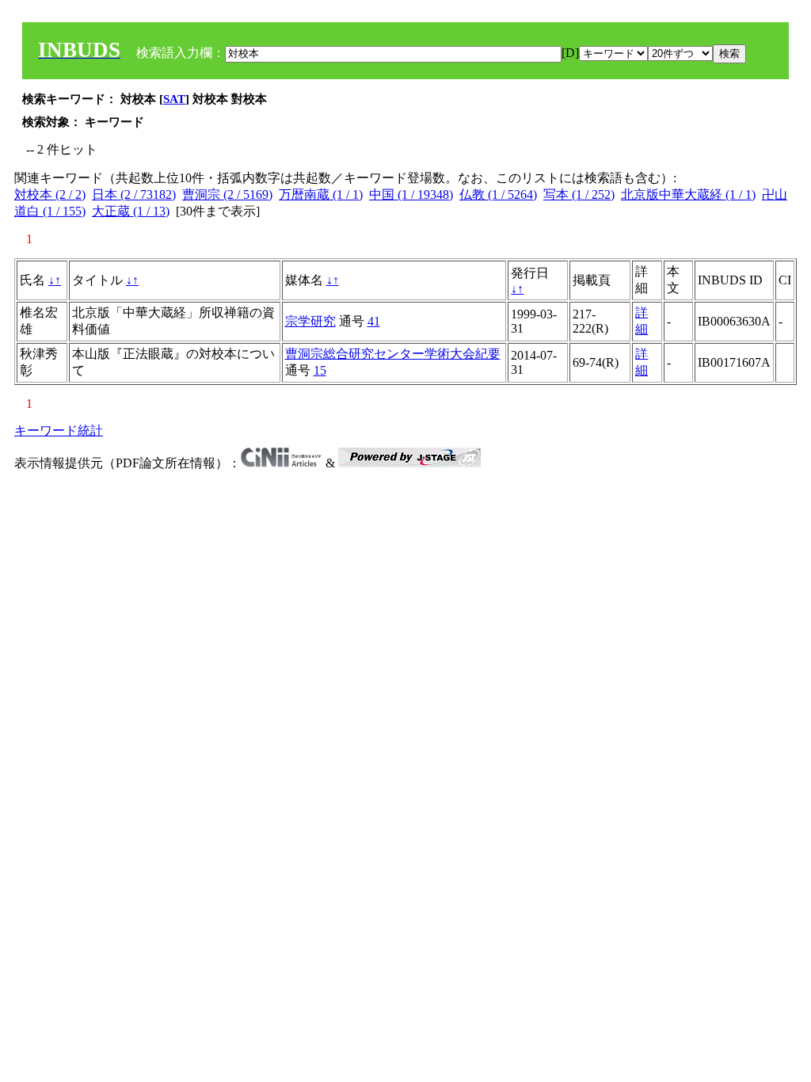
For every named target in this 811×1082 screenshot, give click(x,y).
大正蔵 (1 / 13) (130, 211)
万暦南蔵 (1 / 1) (321, 194)
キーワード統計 (58, 430)
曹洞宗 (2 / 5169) (227, 194)
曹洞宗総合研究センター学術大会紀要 (393, 353)
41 (373, 321)
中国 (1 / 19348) (411, 194)
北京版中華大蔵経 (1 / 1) (688, 194)
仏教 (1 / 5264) (498, 194)
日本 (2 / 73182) (134, 194)
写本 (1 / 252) (579, 194)
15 (320, 370)
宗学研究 (310, 321)
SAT (174, 99)
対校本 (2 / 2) (50, 194)
